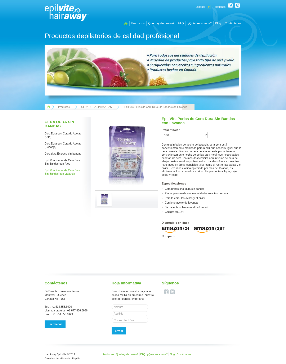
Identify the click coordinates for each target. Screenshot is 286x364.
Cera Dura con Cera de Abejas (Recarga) (63, 145)
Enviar (119, 330)
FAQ (181, 23)
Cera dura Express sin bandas (63, 153)
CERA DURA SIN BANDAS (96, 107)
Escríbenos (55, 324)
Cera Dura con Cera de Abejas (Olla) (63, 135)
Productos (138, 23)
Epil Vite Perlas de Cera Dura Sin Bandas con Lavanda (62, 172)
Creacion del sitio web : (58, 358)
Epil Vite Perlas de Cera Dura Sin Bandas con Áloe (62, 162)
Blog (218, 23)
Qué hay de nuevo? (161, 23)
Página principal (126, 23)
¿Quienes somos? (199, 23)
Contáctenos (233, 23)
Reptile (76, 358)
